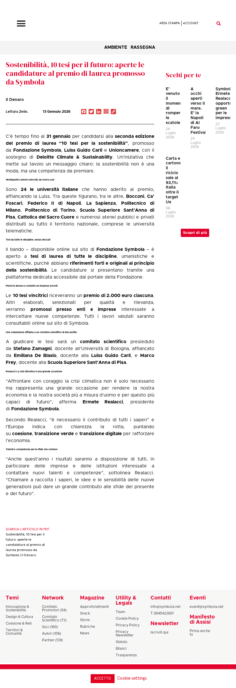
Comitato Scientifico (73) (54, 618)
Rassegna (143, 47)
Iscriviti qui (159, 632)
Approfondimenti (94, 606)
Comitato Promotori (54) (54, 608)
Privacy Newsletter (125, 633)
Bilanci (121, 648)
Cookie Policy (127, 618)
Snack (85, 613)
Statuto (121, 642)
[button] (21, 23)
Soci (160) (50, 627)
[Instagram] (106, 112)
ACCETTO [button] (102, 679)
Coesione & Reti (19, 623)
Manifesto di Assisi (202, 619)
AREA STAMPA (169, 23)
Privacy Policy (128, 625)
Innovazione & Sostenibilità (17, 608)
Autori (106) (51, 633)
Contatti (161, 598)
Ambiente (115, 47)
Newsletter (164, 623)
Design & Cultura (19, 617)
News (84, 633)
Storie (85, 620)
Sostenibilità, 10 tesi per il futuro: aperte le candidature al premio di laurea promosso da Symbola (75, 73)
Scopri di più (195, 233)
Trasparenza (126, 655)
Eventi (198, 598)
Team (120, 612)
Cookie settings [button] (132, 678)
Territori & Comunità (14, 631)
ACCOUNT (191, 23)
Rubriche (87, 626)
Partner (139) (52, 640)
